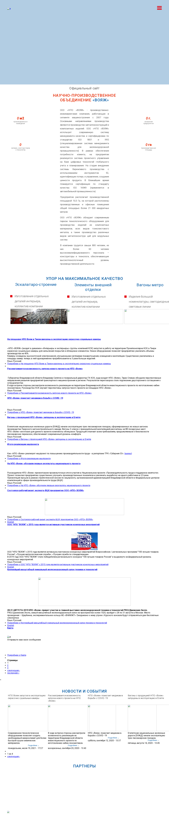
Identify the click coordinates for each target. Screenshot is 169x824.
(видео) (128, 453)
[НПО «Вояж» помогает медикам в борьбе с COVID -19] (122, 730)
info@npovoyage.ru (85, 817)
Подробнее (59, 363)
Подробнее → (33, 745)
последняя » (13, 673)
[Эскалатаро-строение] (38, 323)
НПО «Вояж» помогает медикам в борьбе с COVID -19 (35, 398)
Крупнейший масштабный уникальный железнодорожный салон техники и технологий (52, 569)
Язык (10, 361)
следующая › (13, 670)
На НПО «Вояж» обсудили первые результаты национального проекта (43, 463)
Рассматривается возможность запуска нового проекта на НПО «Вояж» (45, 368)
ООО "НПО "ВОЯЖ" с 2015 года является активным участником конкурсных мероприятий (53, 524)
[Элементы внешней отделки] (95, 323)
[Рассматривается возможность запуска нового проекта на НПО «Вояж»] (68, 730)
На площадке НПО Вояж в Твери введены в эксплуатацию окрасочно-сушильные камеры (54, 339)
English (10, 522)
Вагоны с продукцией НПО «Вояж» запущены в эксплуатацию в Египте (44, 417)
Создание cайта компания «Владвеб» (146, 816)
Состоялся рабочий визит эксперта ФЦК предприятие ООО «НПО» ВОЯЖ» (45, 490)
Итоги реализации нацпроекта (23, 444)
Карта (10, 628)
